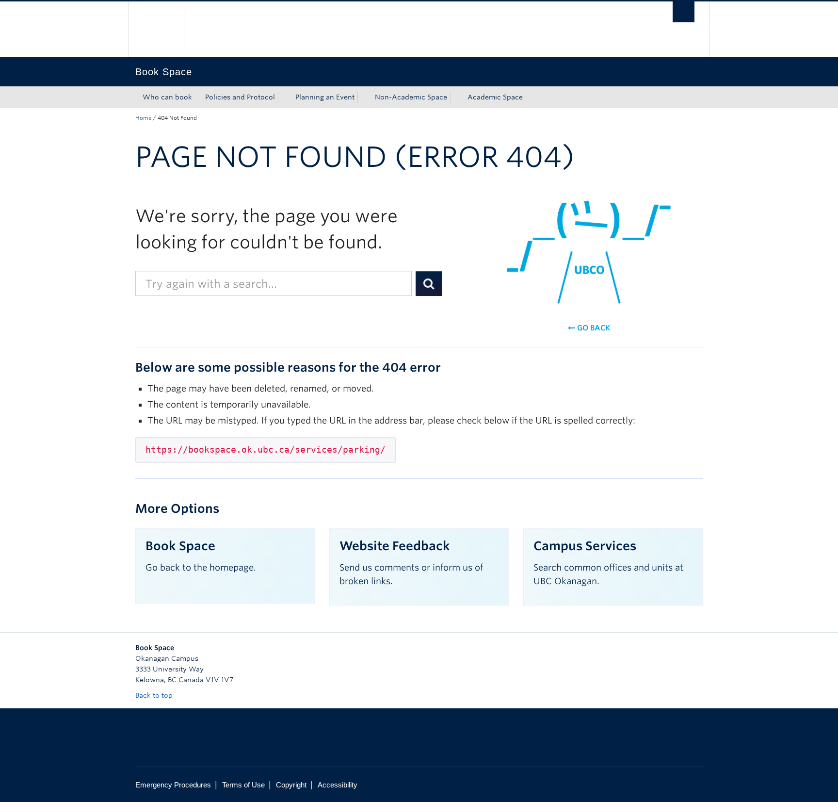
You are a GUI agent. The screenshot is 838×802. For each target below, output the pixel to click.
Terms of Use (243, 785)
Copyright (291, 785)
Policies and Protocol (240, 97)
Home (143, 118)
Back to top (155, 695)
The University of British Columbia (156, 29)
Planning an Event (325, 97)
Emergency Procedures (173, 785)
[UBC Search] (683, 11)
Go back (592, 328)
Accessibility (337, 785)
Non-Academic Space (411, 97)
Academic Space (495, 97)
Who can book (167, 97)
